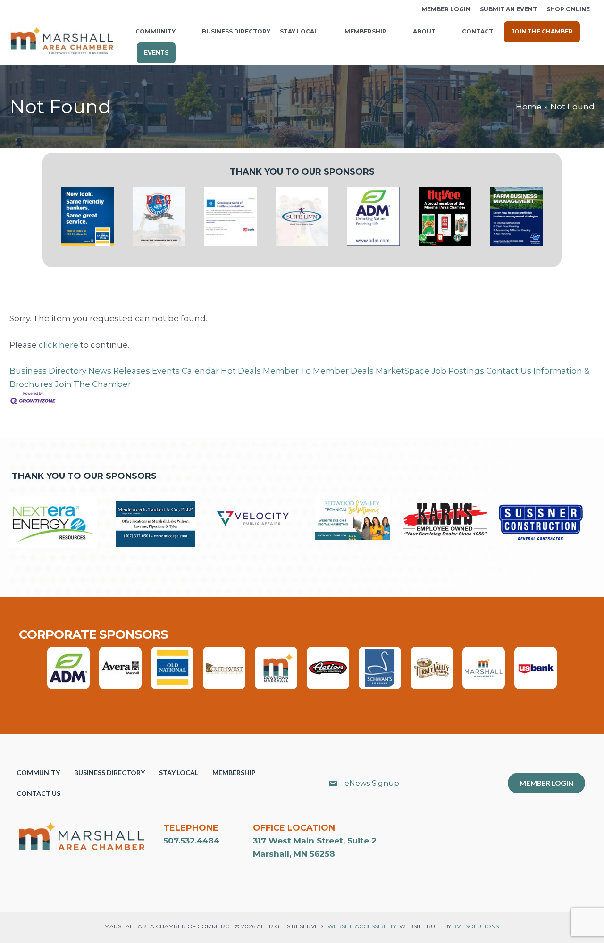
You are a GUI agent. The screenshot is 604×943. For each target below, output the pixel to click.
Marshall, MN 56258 (294, 854)
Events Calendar (185, 371)
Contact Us (508, 371)
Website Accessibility (361, 926)
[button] (12, 10)
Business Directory (47, 371)
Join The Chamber (93, 384)
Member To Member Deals (318, 371)
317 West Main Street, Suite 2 (315, 840)
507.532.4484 (191, 840)
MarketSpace (402, 371)
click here (58, 345)
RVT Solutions (476, 926)
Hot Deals (241, 371)
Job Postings (457, 371)
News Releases (119, 371)
